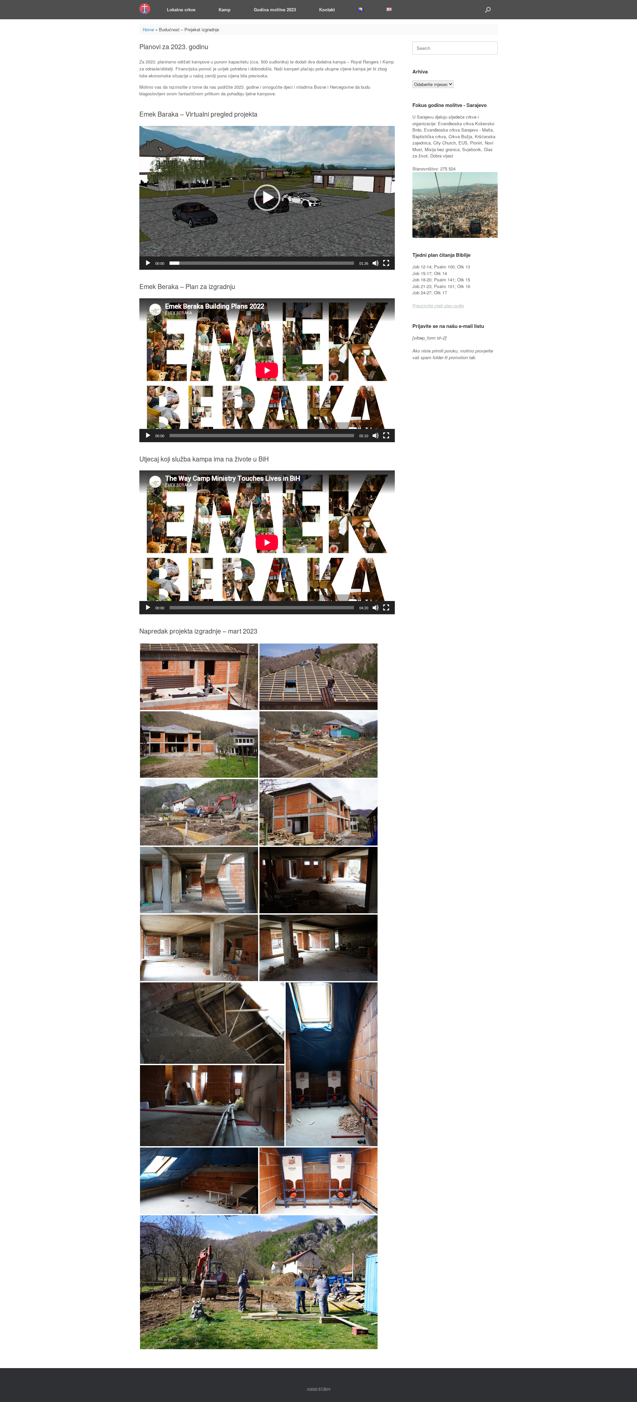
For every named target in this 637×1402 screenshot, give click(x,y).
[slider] (262, 263)
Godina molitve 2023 (275, 9)
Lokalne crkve (181, 9)
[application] (267, 198)
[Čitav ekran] (386, 263)
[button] (488, 9)
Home (148, 29)
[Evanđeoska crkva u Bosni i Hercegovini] (144, 8)
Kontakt (327, 9)
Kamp (225, 9)
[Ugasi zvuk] (375, 263)
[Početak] (148, 263)
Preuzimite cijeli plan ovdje (438, 305)
